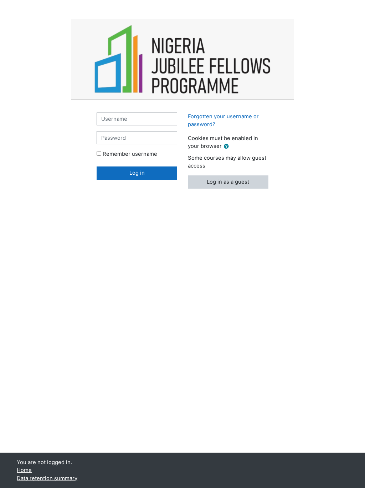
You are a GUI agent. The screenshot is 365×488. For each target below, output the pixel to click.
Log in (137, 173)
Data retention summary (47, 478)
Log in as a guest (228, 182)
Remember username (130, 154)
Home (24, 470)
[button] (227, 146)
